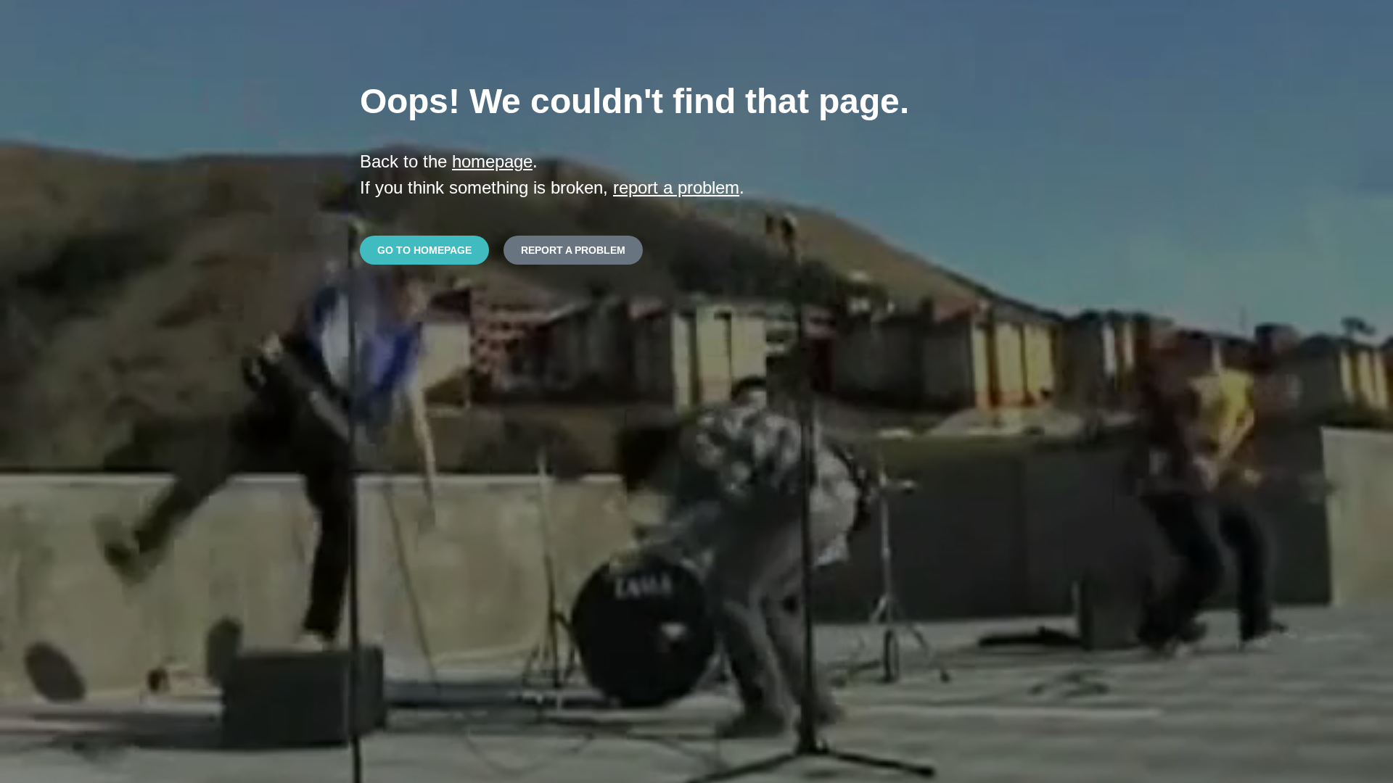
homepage (492, 161)
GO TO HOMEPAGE (424, 250)
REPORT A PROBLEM (573, 250)
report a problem (676, 187)
